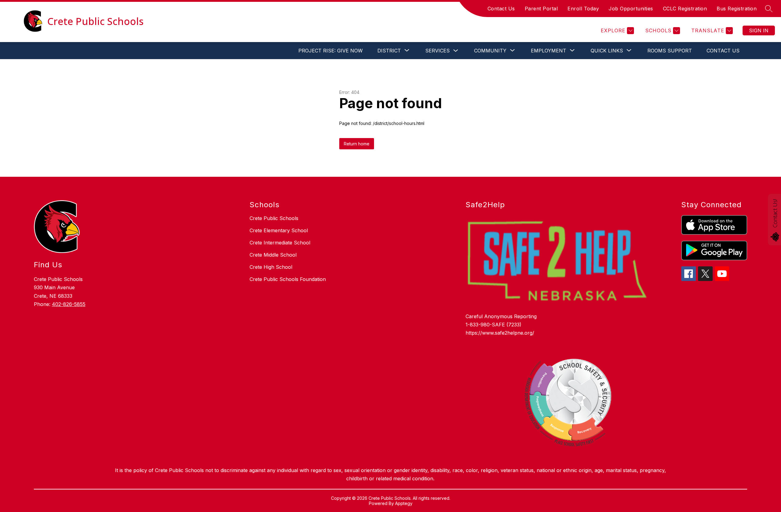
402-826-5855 (68, 304)
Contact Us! (775, 213)
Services (437, 51)
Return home (356, 143)
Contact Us (501, 8)
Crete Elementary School (279, 230)
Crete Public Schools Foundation (288, 279)
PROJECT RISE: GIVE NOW (330, 51)
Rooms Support (669, 51)
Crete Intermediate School (280, 243)
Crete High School (271, 267)
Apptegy (403, 503)
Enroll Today (583, 8)
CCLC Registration (685, 8)
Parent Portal (541, 8)
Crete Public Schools (274, 218)
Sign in (758, 30)
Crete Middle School (273, 255)
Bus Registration (737, 8)
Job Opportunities (631, 8)
